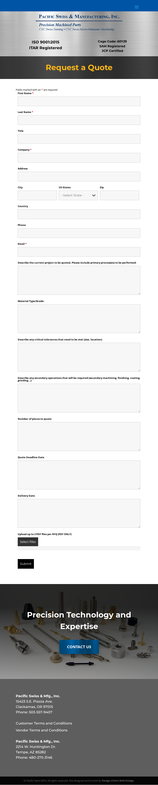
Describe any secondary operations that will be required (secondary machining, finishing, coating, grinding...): (79, 379)
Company (24, 149)
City (20, 187)
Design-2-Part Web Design (118, 780)
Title (21, 131)
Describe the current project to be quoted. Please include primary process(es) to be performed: (77, 262)
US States (65, 187)
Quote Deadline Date (31, 457)
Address (23, 168)
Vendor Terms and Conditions (41, 730)
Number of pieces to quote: (35, 419)
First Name (26, 93)
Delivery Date (26, 495)
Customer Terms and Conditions (44, 723)
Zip (102, 187)
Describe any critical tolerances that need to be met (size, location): (60, 339)
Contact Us (79, 646)
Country (23, 206)
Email (22, 244)
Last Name (25, 112)
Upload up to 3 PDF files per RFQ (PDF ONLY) (45, 534)
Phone (22, 225)
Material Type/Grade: (31, 301)
